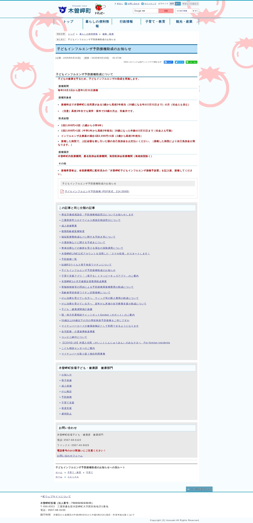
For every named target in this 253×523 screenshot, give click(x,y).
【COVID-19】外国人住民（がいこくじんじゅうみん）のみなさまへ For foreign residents (115, 342)
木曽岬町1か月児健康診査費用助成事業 (84, 281)
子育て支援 (67, 402)
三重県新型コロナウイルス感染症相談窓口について (91, 220)
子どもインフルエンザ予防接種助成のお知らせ (88, 270)
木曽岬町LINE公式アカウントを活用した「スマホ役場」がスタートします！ (105, 253)
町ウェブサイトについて (57, 496)
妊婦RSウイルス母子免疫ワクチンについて (86, 264)
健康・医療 (108, 34)
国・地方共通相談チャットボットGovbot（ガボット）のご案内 (98, 315)
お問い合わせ (134, 4)
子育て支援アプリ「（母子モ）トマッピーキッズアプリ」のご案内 (100, 276)
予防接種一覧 (69, 259)
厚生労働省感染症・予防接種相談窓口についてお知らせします (97, 214)
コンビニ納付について (74, 337)
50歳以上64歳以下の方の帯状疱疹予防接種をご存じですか (95, 320)
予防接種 (66, 397)
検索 (166, 11)
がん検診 (66, 391)
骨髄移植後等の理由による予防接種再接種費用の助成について (97, 287)
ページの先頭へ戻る (201, 489)
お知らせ (66, 375)
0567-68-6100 (57, 510)
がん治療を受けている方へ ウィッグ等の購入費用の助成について (100, 298)
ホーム (59, 472)
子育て (89, 472)
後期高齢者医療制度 (73, 231)
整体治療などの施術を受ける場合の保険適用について (92, 248)
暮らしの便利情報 (89, 34)
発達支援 (66, 408)
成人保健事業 (69, 225)
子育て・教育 (74, 472)
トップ (71, 34)
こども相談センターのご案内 (78, 348)
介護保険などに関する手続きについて (83, 242)
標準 (172, 4)
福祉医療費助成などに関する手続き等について (88, 237)
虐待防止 (66, 414)
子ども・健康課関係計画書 (76, 309)
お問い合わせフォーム (70, 456)
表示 (196, 11)
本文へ (120, 4)
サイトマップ (150, 4)
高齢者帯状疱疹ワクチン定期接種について (85, 292)
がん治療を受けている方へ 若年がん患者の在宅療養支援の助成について (104, 303)
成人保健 (66, 386)
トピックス (73, 477)
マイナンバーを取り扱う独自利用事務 (83, 354)
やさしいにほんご (191, 4)
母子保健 (66, 380)
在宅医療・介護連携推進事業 (78, 331)
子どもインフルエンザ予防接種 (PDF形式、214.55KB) (97, 191)
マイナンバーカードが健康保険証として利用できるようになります (100, 326)
